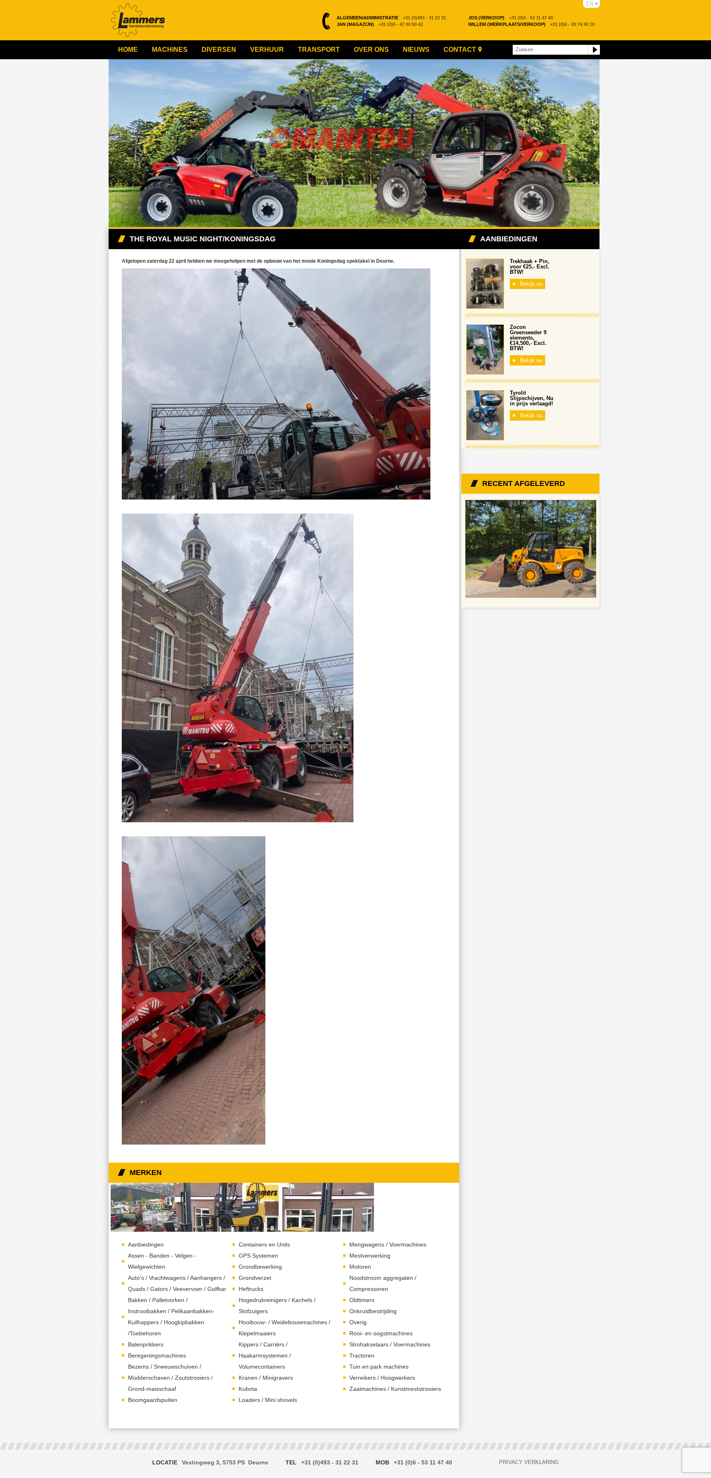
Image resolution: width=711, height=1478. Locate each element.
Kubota (248, 1388)
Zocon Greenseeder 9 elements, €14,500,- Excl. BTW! (528, 338)
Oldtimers (361, 1300)
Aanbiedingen (146, 1244)
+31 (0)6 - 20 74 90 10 (531, 24)
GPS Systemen (258, 1255)
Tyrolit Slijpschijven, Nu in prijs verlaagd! (531, 398)
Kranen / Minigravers (266, 1377)
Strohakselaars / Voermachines (389, 1344)
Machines (170, 49)
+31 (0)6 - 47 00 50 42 (380, 24)
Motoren (360, 1266)
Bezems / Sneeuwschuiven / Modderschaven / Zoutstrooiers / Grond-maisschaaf (170, 1377)
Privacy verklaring (529, 1462)
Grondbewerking (260, 1266)
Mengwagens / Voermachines (387, 1244)
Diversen (219, 49)
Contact (460, 49)
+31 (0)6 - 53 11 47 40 (510, 17)
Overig (358, 1322)
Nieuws (416, 49)
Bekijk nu (531, 284)
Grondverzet (255, 1277)
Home (128, 49)
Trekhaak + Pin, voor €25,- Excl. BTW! (529, 266)
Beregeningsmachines (157, 1355)
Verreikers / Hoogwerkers (382, 1377)
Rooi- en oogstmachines (381, 1333)
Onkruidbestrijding (373, 1311)
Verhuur (267, 49)
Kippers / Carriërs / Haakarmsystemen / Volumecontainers (265, 1355)
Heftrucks (251, 1289)
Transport (319, 49)
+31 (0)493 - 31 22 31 (391, 17)
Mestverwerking (369, 1255)
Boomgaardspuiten (152, 1400)
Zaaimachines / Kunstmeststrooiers (395, 1388)
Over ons (371, 49)
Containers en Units (264, 1244)
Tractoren (361, 1355)
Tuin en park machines (379, 1366)
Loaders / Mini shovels (268, 1400)
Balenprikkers (145, 1344)
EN (589, 4)
